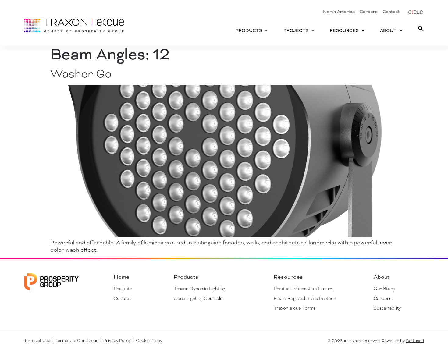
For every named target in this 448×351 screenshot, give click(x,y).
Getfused (415, 340)
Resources (344, 30)
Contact (391, 11)
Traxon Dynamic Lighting (199, 288)
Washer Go (81, 73)
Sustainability (387, 308)
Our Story (384, 288)
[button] (421, 28)
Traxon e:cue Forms (295, 308)
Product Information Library (303, 288)
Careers (369, 11)
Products (249, 30)
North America (339, 11)
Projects (295, 30)
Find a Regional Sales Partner (305, 298)
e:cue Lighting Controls (198, 298)
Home (122, 277)
